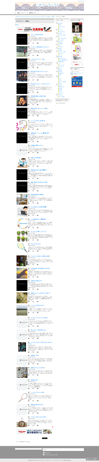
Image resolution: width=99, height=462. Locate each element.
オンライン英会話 (62, 81)
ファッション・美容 (61, 51)
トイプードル (61, 64)
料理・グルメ (60, 29)
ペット (59, 63)
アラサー (61, 91)
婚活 (60, 74)
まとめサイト (60, 94)
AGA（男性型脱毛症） (63, 59)
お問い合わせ (47, 452)
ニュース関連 (61, 96)
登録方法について (32, 12)
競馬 (60, 83)
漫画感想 (61, 43)
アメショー (61, 66)
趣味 (58, 76)
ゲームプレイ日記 (62, 38)
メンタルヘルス (62, 58)
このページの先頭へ (93, 459)
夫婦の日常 (61, 73)
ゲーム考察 (61, 39)
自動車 (60, 69)
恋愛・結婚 (60, 71)
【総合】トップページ (21, 12)
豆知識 (60, 88)
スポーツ (59, 44)
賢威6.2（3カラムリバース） (76, 72)
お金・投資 (60, 23)
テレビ (60, 79)
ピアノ (60, 78)
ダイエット (61, 53)
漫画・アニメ (60, 41)
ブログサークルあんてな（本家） (51, 454)
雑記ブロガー (61, 86)
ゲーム (59, 36)
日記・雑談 (60, 84)
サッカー (61, 46)
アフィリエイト (62, 26)
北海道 (60, 49)
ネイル (60, 54)
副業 (60, 24)
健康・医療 (60, 56)
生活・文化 (60, 33)
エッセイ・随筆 (62, 34)
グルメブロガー (62, 31)
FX (59, 28)
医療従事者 (61, 61)
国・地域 (59, 48)
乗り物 (59, 68)
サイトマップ (81, 1)
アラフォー (61, 93)
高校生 (16, 24)
